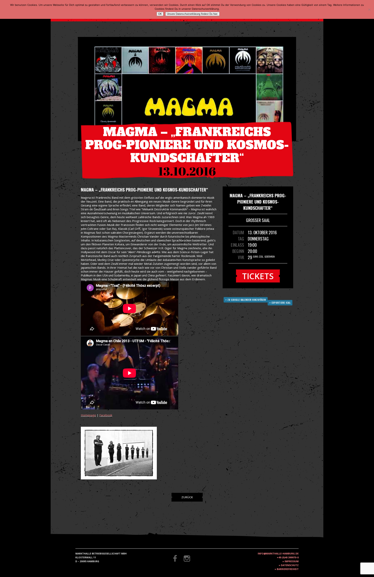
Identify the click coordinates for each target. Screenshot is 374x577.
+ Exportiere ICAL (280, 302)
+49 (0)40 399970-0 (288, 557)
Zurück (187, 497)
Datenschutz (290, 565)
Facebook (105, 415)
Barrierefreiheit (288, 569)
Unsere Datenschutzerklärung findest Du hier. (192, 13)
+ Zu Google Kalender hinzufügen (245, 299)
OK (160, 13)
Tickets (258, 276)
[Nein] (369, 9)
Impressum (292, 561)
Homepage (88, 415)
